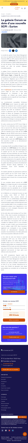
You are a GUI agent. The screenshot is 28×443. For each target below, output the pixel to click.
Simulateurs (4, 381)
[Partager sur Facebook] (10, 51)
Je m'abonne (14, 291)
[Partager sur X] (13, 51)
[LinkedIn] (12, 430)
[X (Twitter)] (6, 430)
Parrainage (3, 409)
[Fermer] (26, 1)
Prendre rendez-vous (14, 337)
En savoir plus (14, 4)
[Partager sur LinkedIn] (16, 51)
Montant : (7, 304)
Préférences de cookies (7, 438)
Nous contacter (4, 390)
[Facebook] (2, 430)
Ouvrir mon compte (5, 388)
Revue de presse (5, 403)
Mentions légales (5, 437)
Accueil (3, 14)
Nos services (4, 399)
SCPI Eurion (8, 89)
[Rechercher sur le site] (22, 8)
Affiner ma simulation (14, 320)
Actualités (8, 14)
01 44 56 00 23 (8, 363)
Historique (3, 397)
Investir (2, 383)
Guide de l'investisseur (6, 377)
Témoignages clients (6, 407)
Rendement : (7, 307)
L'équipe (3, 401)
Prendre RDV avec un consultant (10, 369)
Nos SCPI (3, 379)
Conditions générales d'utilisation (19, 437)
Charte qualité (4, 405)
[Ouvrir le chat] (25, 434)
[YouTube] (9, 430)
